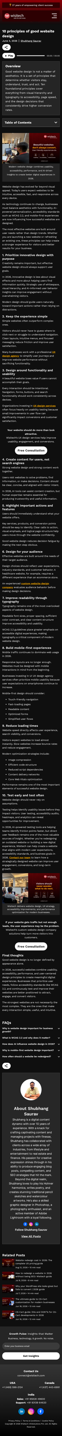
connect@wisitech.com (31, 1375)
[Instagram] (31, 1411)
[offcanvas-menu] (54, 15)
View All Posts (31, 1236)
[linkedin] (21, 1411)
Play (10, 55)
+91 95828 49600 (35, 1399)
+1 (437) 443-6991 (49, 1387)
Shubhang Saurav (31, 40)
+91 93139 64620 (36, 1402)
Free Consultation (31, 450)
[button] (55, 122)
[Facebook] (40, 1411)
